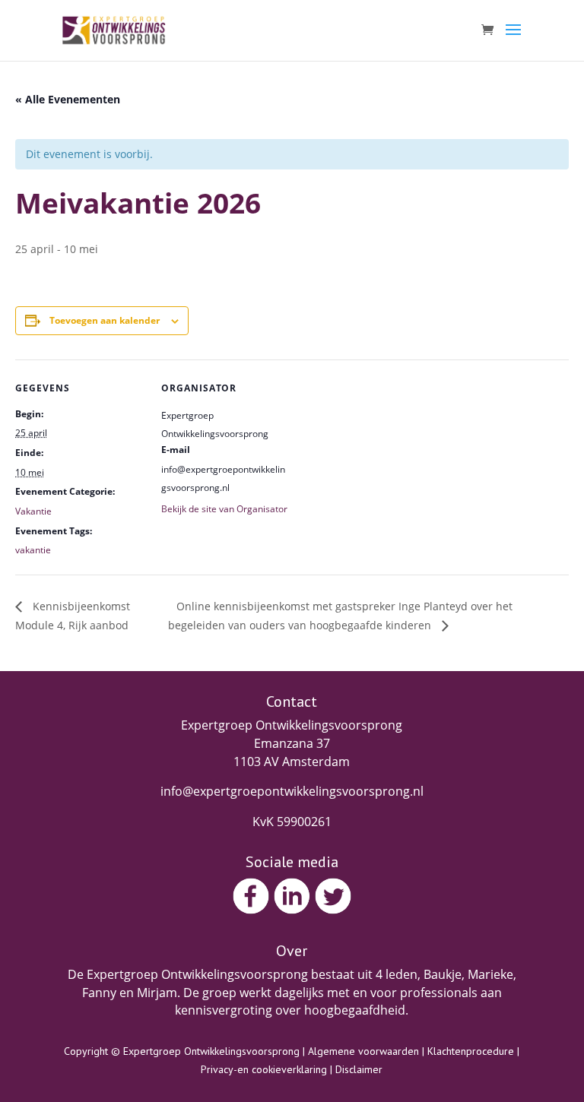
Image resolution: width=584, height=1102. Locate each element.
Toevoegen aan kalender (104, 320)
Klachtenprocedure (470, 1051)
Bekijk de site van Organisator (224, 508)
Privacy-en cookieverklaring (264, 1069)
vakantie (33, 549)
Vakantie (33, 511)
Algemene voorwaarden (363, 1051)
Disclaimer (358, 1069)
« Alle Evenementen (67, 99)
